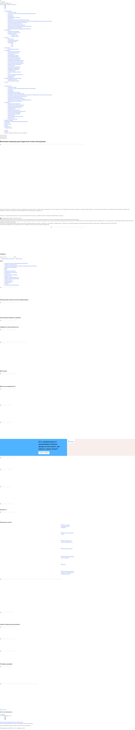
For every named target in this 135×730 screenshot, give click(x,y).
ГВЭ (12, 46)
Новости (6, 82)
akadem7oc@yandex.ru (11, 4)
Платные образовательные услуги (15, 23)
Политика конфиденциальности (6, 723)
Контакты (7, 283)
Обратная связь (8, 124)
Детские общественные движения (12, 284)
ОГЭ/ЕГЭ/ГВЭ (10, 42)
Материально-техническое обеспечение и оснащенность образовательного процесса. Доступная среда (30, 21)
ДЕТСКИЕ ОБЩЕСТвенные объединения (13, 78)
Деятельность (7, 50)
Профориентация (11, 70)
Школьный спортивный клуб (14, 68)
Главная (6, 130)
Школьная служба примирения (14, 64)
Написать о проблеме (44, 452)
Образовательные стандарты (14, 17)
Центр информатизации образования (16, 63)
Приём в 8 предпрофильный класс (12, 278)
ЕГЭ (12, 45)
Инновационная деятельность (14, 59)
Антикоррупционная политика (14, 71)
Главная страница (8, 127)
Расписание (7, 122)
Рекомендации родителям (13, 31)
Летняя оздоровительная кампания (15, 74)
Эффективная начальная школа (14, 107)
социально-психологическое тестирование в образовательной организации (21, 265)
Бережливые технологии (13, 55)
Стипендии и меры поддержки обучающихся (17, 22)
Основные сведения (12, 12)
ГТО (9, 73)
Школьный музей (11, 75)
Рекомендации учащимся (13, 40)
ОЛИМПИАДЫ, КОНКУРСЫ (13, 69)
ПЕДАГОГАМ (7, 47)
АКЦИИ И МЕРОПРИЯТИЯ (13, 56)
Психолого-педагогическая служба (15, 61)
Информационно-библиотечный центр (16, 60)
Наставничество (11, 54)
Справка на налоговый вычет (14, 32)
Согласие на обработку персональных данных (23, 723)
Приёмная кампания (12, 33)
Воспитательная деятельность (14, 51)
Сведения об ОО (8, 85)
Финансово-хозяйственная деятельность (16, 24)
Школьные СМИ (11, 65)
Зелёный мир (11, 77)
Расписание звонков (12, 41)
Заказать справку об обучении (8, 258)
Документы (10, 14)
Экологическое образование (14, 66)
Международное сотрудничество (15, 27)
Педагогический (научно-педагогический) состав (18, 19)
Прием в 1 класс (14, 35)
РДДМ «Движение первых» (13, 80)
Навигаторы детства (12, 79)
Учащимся (7, 37)
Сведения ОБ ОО (8, 10)
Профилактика (11, 117)
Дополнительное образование (14, 57)
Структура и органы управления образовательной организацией (21, 13)
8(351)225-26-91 (3, 4)
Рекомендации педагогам (13, 49)
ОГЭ (12, 44)
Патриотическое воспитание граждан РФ (16, 111)
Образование (11, 16)
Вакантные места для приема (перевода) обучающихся (19, 26)
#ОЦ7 (33, 210)
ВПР (5, 269)
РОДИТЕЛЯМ (7, 30)
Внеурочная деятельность (13, 52)
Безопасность (11, 38)
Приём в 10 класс (15, 36)
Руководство (11, 18)
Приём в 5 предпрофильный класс (12, 277)
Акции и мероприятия (12, 118)
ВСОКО (6, 125)
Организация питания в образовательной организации (19, 28)
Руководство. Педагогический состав (16, 93)
